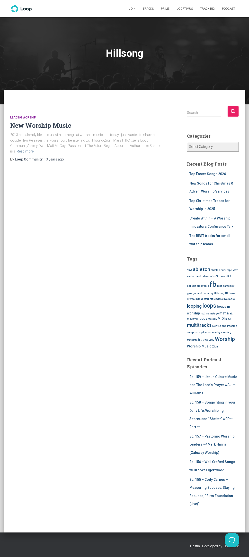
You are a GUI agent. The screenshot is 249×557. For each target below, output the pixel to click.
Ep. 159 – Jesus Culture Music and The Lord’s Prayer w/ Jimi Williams (213, 385)
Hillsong (219, 293)
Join (132, 8)
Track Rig (207, 8)
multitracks (199, 325)
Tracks (148, 8)
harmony (208, 293)
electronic (203, 285)
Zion (215, 346)
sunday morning (221, 332)
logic (231, 299)
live (225, 299)
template (192, 340)
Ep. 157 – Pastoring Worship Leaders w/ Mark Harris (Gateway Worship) (211, 444)
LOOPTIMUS (185, 8)
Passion (232, 326)
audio (190, 276)
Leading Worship (23, 117)
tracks (203, 340)
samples (192, 332)
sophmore (204, 332)
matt (222, 313)
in (226, 293)
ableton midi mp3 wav (224, 270)
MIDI (221, 319)
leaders (218, 299)
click (229, 276)
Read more (25, 151)
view (211, 340)
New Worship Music (40, 125)
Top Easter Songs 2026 (207, 174)
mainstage (212, 313)
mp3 (228, 319)
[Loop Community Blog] (21, 9)
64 (190, 270)
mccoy (201, 319)
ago (54, 159)
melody (212, 319)
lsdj (203, 313)
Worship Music (199, 346)
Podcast (228, 8)
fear (219, 285)
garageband (194, 293)
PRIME (165, 8)
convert (191, 285)
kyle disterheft (204, 299)
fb (213, 284)
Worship (225, 339)
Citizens (220, 276)
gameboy (228, 285)
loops (209, 306)
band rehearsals (205, 276)
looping (194, 306)
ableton (201, 269)
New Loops (219, 326)
